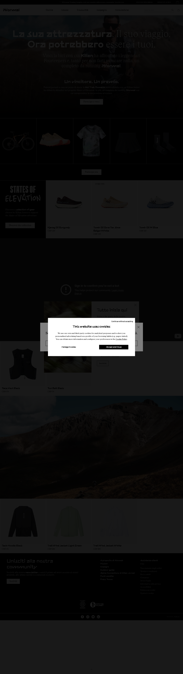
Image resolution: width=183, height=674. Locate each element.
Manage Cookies (68, 347)
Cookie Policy (121, 339)
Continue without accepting (122, 321)
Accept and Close (114, 347)
